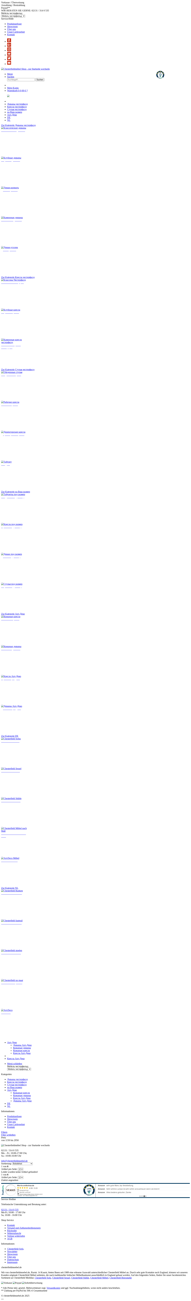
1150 (8, 1140)
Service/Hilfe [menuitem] (13, 26)
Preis (3, 1137)
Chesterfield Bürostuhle (121, 1278)
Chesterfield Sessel (61, 1278)
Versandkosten (53, 1288)
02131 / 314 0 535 (10, 1209)
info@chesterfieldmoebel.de (14, 1161)
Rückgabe (12, 1230)
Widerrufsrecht (14, 1233)
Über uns (11, 29)
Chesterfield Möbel (99, 1278)
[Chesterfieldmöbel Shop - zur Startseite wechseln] (25, 69)
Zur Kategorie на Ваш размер (15, 491)
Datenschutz (13, 1259)
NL (8, 1106)
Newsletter (12, 1251)
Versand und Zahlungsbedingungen (24, 1228)
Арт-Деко (12, 1090)
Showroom (12, 26)
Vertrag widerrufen (16, 1236)
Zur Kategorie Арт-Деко (13, 614)
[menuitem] (98, 24)
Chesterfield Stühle (80, 1278)
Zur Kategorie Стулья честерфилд (17, 369)
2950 (16, 1140)
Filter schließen (8, 1135)
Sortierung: (6, 1163)
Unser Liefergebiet (16, 32)
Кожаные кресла (21, 1050)
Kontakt (11, 34)
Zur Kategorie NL (9, 888)
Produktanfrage (14, 24)
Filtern (4, 1132)
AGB (9, 1238)
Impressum (12, 1262)
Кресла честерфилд (17, 1082)
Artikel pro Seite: (9, 1169)
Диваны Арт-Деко (22, 1045)
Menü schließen (14, 1063)
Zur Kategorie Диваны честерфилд (18, 125)
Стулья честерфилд (17, 1084)
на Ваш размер (14, 1087)
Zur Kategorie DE (9, 736)
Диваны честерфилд (17, 1079)
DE (8, 1103)
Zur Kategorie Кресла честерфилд (18, 277)
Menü (10, 74)
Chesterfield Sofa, (15, 1249)
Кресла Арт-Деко (22, 1053)
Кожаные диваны (22, 1048)
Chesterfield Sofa (43, 1278)
